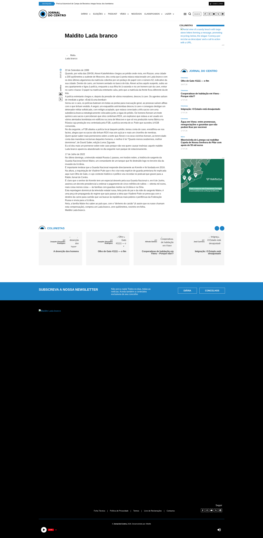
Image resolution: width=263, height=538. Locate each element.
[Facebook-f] (205, 14)
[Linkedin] (222, 14)
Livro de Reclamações (153, 511)
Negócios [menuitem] (136, 14)
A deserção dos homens (66, 251)
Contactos (171, 511)
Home (97, 31)
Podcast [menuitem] (112, 14)
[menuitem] (87, 14)
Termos (136, 511)
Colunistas (113, 31)
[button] (61, 94)
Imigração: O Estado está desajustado (208, 252)
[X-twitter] (218, 14)
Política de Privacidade (119, 511)
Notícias (104, 31)
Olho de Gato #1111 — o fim (112, 251)
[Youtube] (214, 14)
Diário (183, 136)
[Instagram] (209, 14)
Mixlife (148, 524)
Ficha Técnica (99, 511)
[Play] (43, 529)
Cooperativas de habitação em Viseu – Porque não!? (158, 252)
